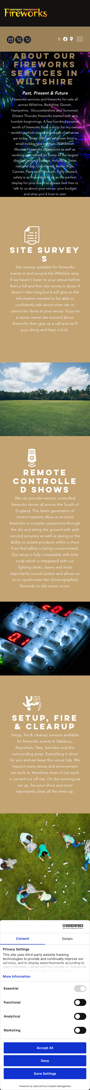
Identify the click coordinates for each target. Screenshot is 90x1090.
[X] (59, 39)
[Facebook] (65, 39)
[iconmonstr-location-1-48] (71, 39)
